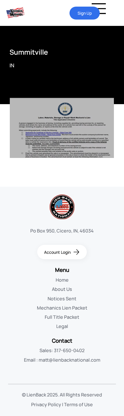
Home (62, 280)
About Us (62, 289)
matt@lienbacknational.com (69, 360)
